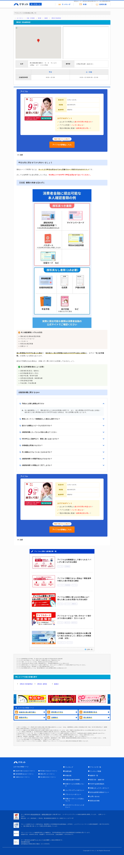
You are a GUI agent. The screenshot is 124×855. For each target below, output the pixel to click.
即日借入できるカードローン (48, 771)
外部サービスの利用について (74, 785)
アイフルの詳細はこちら (62, 145)
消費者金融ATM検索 (72, 779)
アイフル (60, 566)
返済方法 (74, 622)
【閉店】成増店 (42, 684)
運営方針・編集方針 (97, 779)
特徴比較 (68, 775)
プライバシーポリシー (73, 794)
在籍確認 (67, 566)
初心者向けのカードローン (48, 777)
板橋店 (56, 684)
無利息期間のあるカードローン (25, 774)
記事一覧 (90, 649)
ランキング (69, 767)
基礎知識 (68, 771)
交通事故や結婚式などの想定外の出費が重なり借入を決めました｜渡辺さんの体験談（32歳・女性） (74, 635)
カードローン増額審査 (64, 585)
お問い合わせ (95, 796)
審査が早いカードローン (47, 774)
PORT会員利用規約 (97, 784)
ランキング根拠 (95, 771)
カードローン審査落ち (71, 603)
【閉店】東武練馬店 (26, 684)
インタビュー (61, 642)
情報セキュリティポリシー (99, 788)
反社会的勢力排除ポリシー (99, 792)
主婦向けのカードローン (23, 777)
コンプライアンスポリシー (74, 790)
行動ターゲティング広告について (74, 800)
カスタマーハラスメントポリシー (74, 806)
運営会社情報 (95, 800)
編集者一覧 (94, 775)
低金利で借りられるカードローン (25, 771)
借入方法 (67, 622)
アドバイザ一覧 (95, 767)
